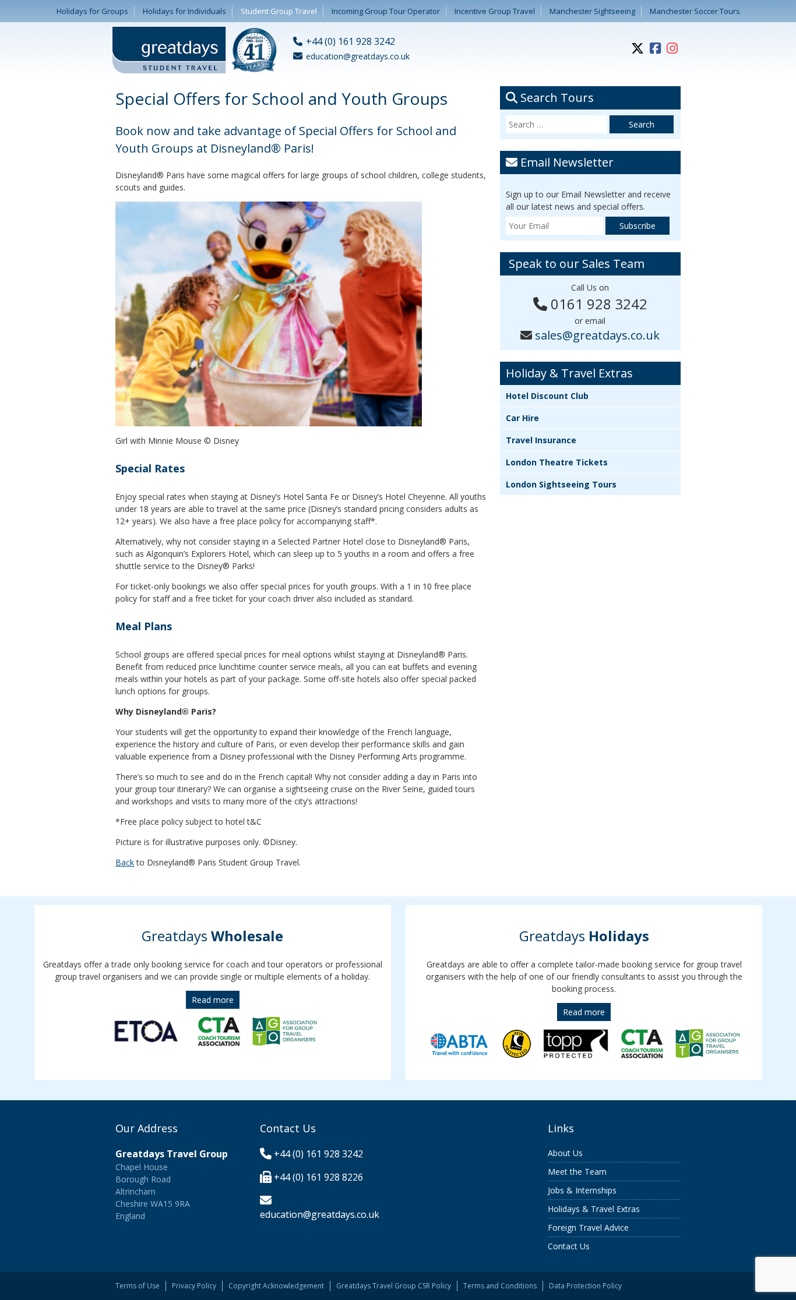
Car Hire (522, 417)
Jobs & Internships (582, 1190)
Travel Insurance (541, 440)
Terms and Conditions (500, 1286)
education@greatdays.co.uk (319, 1214)
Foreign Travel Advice (588, 1227)
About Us (565, 1152)
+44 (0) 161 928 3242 (318, 1153)
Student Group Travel (279, 11)
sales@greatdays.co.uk (597, 335)
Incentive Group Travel (495, 11)
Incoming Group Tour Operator (386, 11)
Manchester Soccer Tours (695, 11)
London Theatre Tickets (557, 462)
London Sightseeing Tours (561, 484)
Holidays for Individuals (184, 11)
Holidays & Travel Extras (594, 1208)
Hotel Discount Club (547, 395)
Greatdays (212, 935)
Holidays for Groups (92, 11)
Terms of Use (137, 1286)
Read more (213, 999)
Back (124, 862)
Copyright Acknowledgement (276, 1286)
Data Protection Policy (585, 1286)
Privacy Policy (194, 1286)
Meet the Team (577, 1171)
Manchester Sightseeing (592, 11)
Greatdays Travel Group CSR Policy (393, 1286)
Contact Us (569, 1246)
